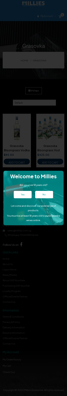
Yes (23, 194)
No (44, 194)
